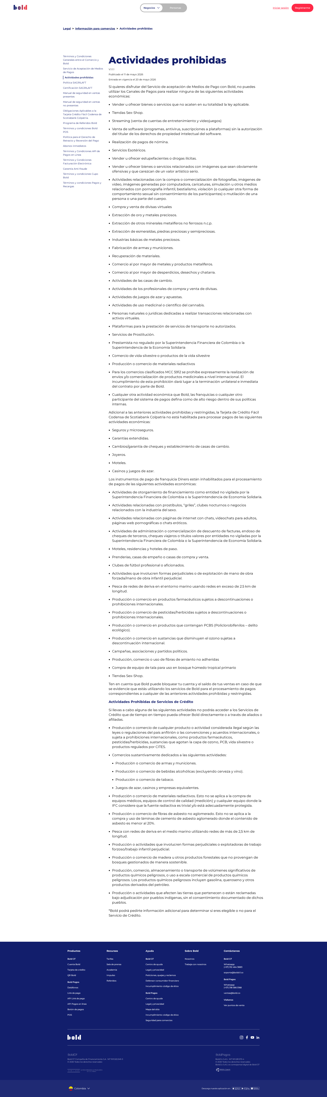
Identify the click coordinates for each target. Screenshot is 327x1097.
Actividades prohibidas (79, 77)
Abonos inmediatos (74, 146)
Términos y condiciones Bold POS (80, 130)
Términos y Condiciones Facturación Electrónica (77, 162)
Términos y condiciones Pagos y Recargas (82, 184)
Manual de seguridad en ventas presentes (81, 95)
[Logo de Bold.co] (20, 7)
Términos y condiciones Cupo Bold (80, 176)
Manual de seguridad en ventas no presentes (81, 104)
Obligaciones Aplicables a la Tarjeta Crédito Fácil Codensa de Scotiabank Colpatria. (82, 114)
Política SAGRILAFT (74, 82)
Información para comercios (95, 28)
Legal (67, 28)
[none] (175, 8)
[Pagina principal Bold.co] (20, 8)
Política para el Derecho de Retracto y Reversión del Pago (81, 139)
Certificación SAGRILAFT (77, 87)
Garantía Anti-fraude (75, 168)
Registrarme (302, 7)
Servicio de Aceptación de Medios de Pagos (83, 70)
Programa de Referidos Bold (80, 123)
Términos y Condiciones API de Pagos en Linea (81, 153)
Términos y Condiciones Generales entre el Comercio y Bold (81, 60)
